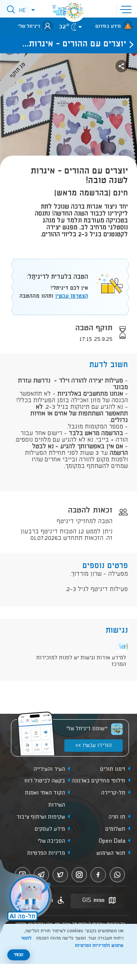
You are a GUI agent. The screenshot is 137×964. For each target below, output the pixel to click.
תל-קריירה (113, 793)
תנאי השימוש (110, 853)
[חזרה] (129, 44)
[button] (127, 9)
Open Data (112, 841)
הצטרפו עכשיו (71, 296)
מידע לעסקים (50, 829)
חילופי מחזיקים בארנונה (98, 781)
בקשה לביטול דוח (44, 781)
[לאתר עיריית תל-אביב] (74, 11)
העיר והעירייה (49, 769)
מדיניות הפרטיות (46, 853)
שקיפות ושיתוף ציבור (40, 817)
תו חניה (117, 817)
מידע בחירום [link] (108, 26)
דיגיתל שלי (29, 26)
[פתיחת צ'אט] (27, 897)
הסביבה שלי (51, 841)
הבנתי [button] (18, 954)
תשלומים (115, 829)
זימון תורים (112, 769)
